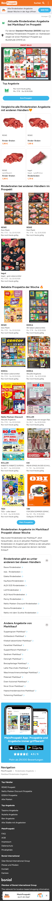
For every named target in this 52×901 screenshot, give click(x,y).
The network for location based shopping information (25, 889)
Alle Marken (7, 799)
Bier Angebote (8, 818)
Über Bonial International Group (16, 861)
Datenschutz (7, 846)
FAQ (4, 833)
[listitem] (13, 129)
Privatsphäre (7, 850)
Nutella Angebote (10, 814)
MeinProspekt (6, 771)
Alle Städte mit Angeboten (14, 822)
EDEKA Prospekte (9, 795)
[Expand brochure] (26, 64)
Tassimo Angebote (10, 810)
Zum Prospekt (26, 98)
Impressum (6, 842)
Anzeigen (44, 16)
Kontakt (5, 869)
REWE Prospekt (8, 787)
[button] (48, 3)
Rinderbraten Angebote (24, 771)
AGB (4, 838)
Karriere (5, 873)
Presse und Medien (10, 865)
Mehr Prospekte (26, 522)
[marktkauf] (3, 23)
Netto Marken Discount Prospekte (17, 791)
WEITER (44, 10)
